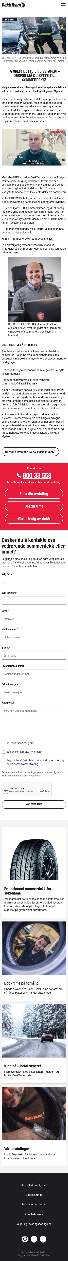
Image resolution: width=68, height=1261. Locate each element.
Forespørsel (8, 702)
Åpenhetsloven (34, 1214)
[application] (34, 147)
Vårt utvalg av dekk (34, 518)
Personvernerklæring (33, 1204)
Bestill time (34, 506)
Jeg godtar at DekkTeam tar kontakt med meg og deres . (35, 762)
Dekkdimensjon (10, 684)
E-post (6, 647)
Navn (5, 611)
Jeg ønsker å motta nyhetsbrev (25, 751)
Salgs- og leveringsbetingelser (34, 1223)
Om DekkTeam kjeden (34, 1185)
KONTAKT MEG (34, 804)
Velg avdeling (9, 592)
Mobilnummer (10, 629)
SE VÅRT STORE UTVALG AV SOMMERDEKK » (30, 451)
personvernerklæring (26, 763)
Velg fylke (8, 574)
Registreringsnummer (13, 666)
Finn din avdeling (34, 493)
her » (51, 238)
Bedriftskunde (34, 1194)
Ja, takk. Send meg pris (20, 742)
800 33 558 (37, 475)
